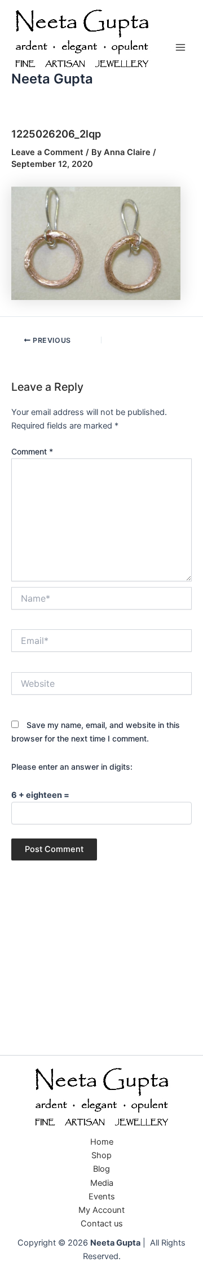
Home (101, 1142)
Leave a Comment (47, 152)
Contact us (102, 1224)
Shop (101, 1155)
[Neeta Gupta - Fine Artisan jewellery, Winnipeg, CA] (101, 1098)
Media (101, 1183)
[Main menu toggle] (180, 47)
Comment (32, 451)
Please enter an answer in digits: (72, 766)
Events (102, 1196)
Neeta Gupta (52, 78)
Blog (101, 1169)
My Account (101, 1210)
